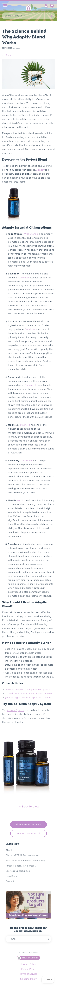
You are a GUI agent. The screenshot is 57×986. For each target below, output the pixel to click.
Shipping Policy (28, 979)
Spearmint (30, 385)
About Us (10, 850)
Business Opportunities (18, 871)
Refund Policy (28, 969)
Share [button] (9, 55)
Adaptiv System (15, 710)
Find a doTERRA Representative (22, 855)
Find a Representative (28, 824)
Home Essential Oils (31, 953)
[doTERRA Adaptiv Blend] (14, 221)
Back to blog (30, 806)
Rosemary (26, 460)
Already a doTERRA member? (21, 866)
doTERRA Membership (28, 833)
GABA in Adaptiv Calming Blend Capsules (27, 689)
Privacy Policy (28, 964)
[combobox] (28, 16)
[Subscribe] (48, 939)
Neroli (20, 500)
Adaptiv (40, 170)
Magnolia (25, 425)
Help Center (12, 876)
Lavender (23, 277)
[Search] (52, 16)
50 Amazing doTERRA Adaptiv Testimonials (28, 697)
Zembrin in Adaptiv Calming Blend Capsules (29, 693)
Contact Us (12, 881)
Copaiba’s (30, 329)
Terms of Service (28, 974)
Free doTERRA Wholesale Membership (26, 860)
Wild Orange (31, 234)
